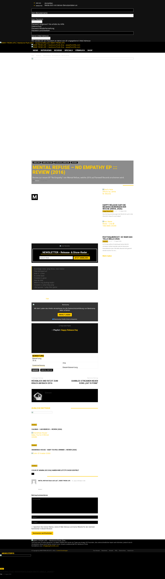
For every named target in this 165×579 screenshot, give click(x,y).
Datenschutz (36, 26)
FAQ (116, 550)
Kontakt (111, 550)
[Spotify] (50, 399)
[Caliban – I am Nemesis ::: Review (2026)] (65, 418)
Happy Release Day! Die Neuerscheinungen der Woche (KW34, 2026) (114, 207)
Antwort (40, 489)
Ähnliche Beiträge (41, 408)
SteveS (110, 241)
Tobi (1, 574)
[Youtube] (39, 548)
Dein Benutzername (39, 13)
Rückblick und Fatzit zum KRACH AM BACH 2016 (45, 382)
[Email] (40, 187)
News (35, 50)
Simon (37, 181)
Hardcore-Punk (47, 162)
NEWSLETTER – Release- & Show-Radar (64, 252)
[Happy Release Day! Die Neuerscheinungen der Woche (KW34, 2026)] (118, 195)
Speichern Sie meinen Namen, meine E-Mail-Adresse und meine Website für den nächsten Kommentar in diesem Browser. (63, 528)
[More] (63, 187)
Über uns (38, 3)
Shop (89, 50)
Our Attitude (96, 550)
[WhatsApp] (46, 187)
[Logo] (56, 45)
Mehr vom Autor (60, 408)
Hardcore (38, 55)
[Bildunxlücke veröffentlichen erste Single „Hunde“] (82, 562)
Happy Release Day (69, 330)
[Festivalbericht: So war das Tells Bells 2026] (118, 228)
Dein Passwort (37, 19)
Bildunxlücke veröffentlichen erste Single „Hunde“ (27, 572)
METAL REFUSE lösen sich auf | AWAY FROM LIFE (54, 481)
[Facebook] (34, 187)
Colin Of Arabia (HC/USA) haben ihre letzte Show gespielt (55, 470)
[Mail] (48, 399)
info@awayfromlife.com (51, 546)
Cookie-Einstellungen (62, 550)
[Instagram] (46, 399)
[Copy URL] (57, 187)
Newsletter (39, 5)
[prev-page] (32, 474)
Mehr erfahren (65, 310)
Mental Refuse (46, 370)
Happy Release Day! (108, 211)
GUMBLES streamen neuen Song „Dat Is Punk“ (84, 382)
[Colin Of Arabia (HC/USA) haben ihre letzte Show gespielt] (65, 459)
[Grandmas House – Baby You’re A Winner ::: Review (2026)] (65, 439)
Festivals (105, 241)
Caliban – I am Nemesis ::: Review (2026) (47, 429)
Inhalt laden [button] (64, 315)
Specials (69, 50)
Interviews (46, 50)
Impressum (130, 550)
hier (47, 299)
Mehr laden (107, 256)
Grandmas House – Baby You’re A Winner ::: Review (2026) (54, 450)
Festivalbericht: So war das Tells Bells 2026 (117, 238)
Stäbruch (80, 50)
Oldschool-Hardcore (62, 162)
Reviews (58, 50)
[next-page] (33, 474)
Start (33, 55)
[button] (131, 46)
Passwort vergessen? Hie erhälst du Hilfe (48, 24)
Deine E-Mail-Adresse (40, 36)
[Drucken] (51, 187)
